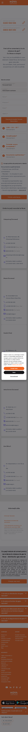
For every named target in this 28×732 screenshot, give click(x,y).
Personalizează (14, 376)
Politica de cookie (17, 364)
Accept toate (14, 368)
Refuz (14, 372)
